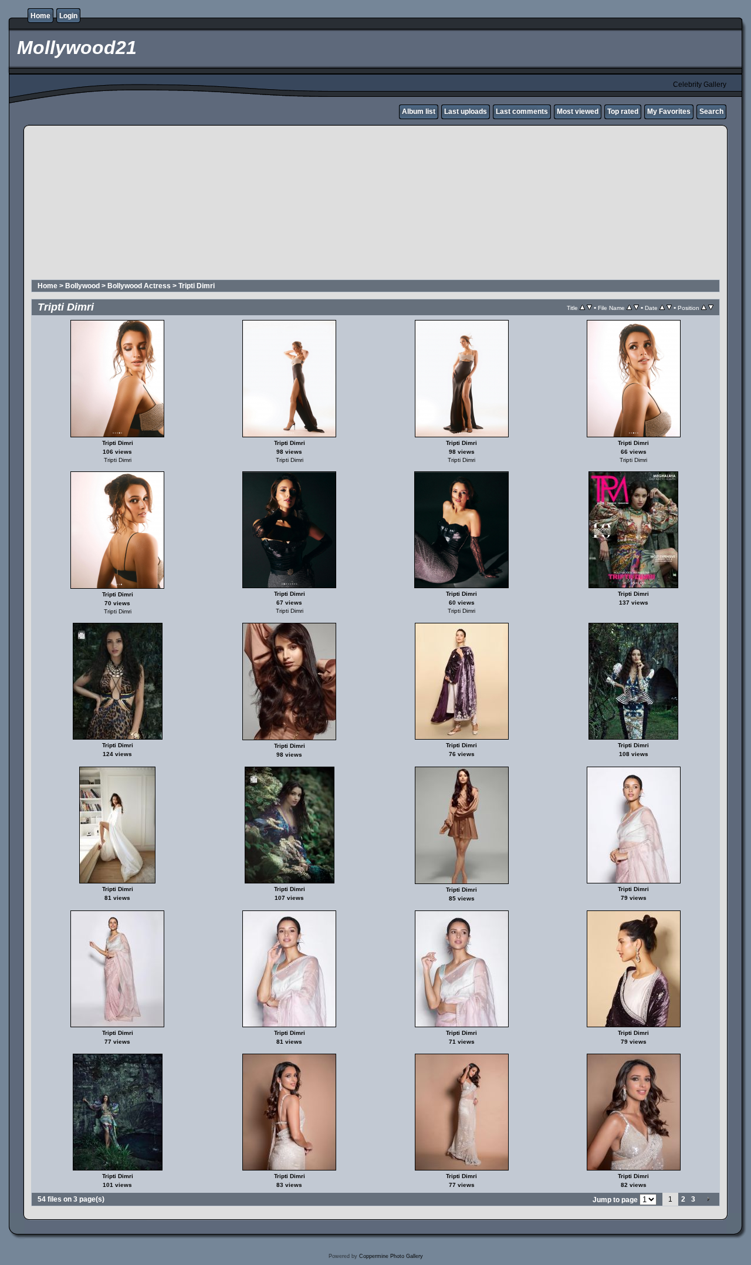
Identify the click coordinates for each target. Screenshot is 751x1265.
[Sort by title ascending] (582, 307)
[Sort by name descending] (636, 307)
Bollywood (82, 286)
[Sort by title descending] (589, 307)
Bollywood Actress (139, 286)
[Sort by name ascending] (629, 307)
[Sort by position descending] (710, 307)
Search (711, 111)
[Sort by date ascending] (662, 307)
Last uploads (465, 111)
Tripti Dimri (196, 286)
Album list (418, 111)
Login (68, 16)
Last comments (522, 111)
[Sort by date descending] (669, 307)
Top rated (622, 111)
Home (40, 16)
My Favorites (669, 111)
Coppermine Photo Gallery (391, 1256)
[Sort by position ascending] (703, 307)
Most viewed (577, 111)
